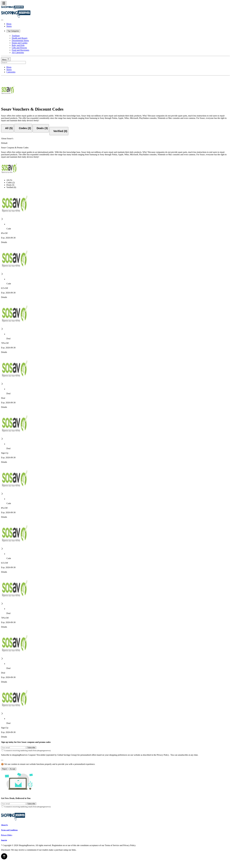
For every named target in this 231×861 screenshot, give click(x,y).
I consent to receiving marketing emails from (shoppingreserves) (27, 751)
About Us (4, 825)
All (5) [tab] (9, 180)
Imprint (4, 840)
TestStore (16, 36)
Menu (4, 60)
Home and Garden (19, 43)
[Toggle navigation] (4, 3)
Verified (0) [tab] (11, 187)
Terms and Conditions (9, 830)
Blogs (8, 24)
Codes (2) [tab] (10, 182)
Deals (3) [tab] (10, 185)
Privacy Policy (6, 835)
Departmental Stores (20, 40)
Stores (9, 26)
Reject (4, 769)
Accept (12, 769)
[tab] (7, 128)
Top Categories (13, 31)
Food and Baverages (20, 50)
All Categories (18, 52)
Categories (10, 72)
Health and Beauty (20, 38)
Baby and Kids (18, 45)
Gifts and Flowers (19, 48)
